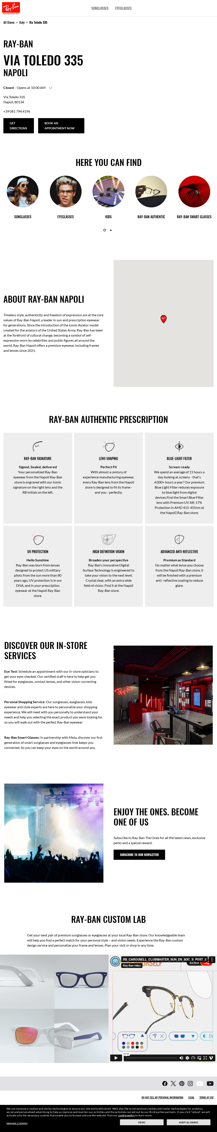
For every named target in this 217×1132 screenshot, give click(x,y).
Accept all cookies (188, 1122)
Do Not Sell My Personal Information (162, 1097)
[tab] (104, 230)
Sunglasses (99, 8)
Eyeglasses (123, 8)
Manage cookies (17, 1123)
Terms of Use (206, 1097)
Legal (191, 1097)
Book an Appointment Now (60, 125)
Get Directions (18, 125)
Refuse (141, 1122)
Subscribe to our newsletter (139, 854)
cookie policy (126, 1115)
